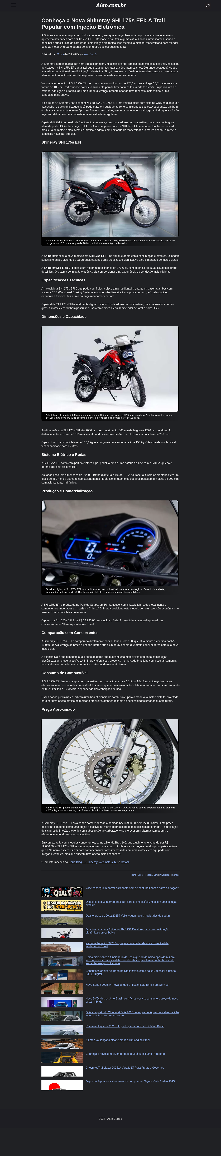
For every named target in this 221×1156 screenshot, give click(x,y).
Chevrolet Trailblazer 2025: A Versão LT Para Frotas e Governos (125, 1067)
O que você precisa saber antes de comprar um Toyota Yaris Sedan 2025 (130, 1081)
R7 (116, 862)
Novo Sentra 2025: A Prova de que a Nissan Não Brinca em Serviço (127, 984)
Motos (60, 54)
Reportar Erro (151, 875)
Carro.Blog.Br (77, 862)
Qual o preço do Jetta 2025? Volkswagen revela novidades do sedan (128, 915)
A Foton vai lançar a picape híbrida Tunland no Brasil (118, 1040)
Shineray (92, 862)
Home (133, 875)
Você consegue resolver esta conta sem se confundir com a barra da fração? (132, 888)
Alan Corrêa (90, 54)
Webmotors (106, 862)
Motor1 (125, 862)
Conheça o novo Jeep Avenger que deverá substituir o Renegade (126, 1053)
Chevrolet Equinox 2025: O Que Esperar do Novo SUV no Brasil (125, 1026)
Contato (176, 875)
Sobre (140, 875)
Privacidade (165, 875)
